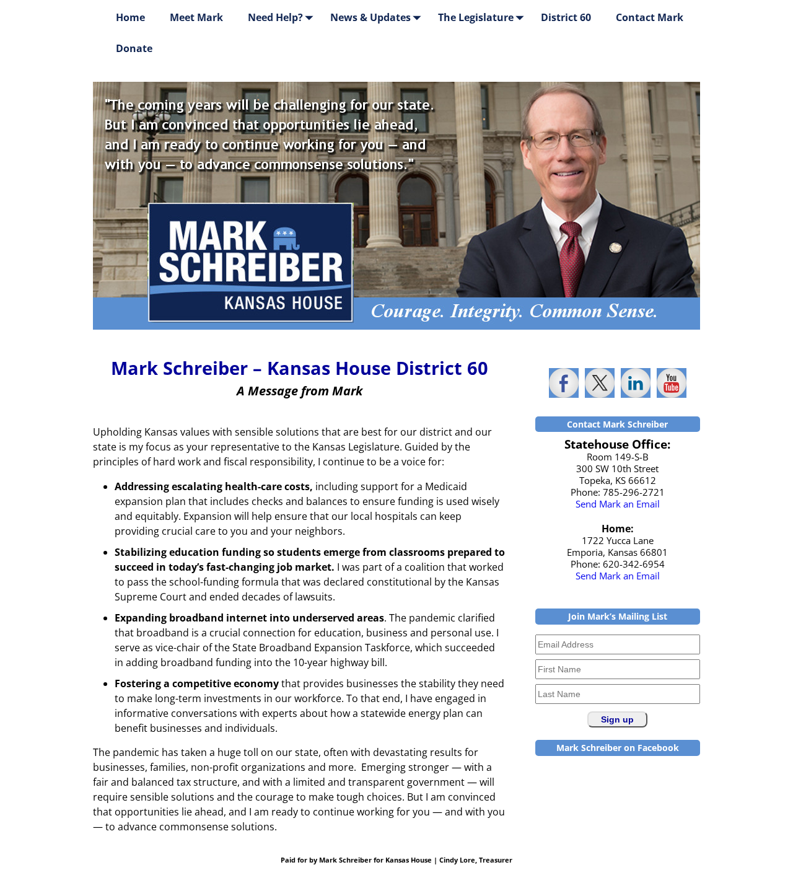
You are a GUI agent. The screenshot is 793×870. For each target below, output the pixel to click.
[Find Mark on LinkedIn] (636, 383)
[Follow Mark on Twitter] (600, 383)
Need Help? (275, 17)
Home (130, 17)
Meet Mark (196, 17)
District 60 (566, 17)
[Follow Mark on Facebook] (564, 383)
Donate (134, 48)
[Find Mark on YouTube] (671, 383)
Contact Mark (649, 17)
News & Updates (370, 17)
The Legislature (476, 17)
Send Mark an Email (618, 504)
